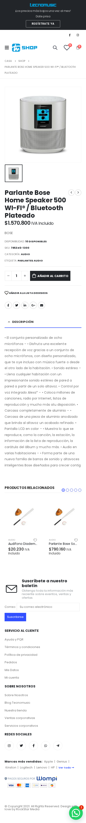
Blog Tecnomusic (17, 702)
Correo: (11, 607)
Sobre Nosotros (16, 695)
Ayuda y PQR (14, 639)
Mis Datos (12, 670)
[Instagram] (77, 34)
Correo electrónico (41, 305)
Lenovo (41, 767)
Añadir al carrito (52, 276)
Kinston (11, 767)
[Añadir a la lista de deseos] (35, 540)
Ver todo (64, 767)
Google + (33, 305)
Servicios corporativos (21, 726)
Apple (48, 761)
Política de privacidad (21, 655)
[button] (63, 490)
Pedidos (11, 662)
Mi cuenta (12, 677)
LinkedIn (25, 305)
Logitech (26, 767)
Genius (62, 761)
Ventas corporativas (20, 718)
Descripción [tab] (22, 322)
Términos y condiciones (22, 647)
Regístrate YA (43, 24)
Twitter (16, 305)
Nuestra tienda (16, 710)
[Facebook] (69, 34)
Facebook (8, 305)
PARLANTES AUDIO (30, 260)
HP (53, 767)
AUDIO (25, 254)
